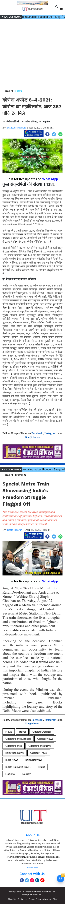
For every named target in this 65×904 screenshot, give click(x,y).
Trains (41, 766)
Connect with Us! (33, 874)
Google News (32, 437)
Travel (18, 474)
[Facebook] (22, 880)
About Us (33, 835)
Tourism (26, 773)
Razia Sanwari (14, 529)
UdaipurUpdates (42, 731)
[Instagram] (32, 880)
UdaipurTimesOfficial (18, 738)
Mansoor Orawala (16, 127)
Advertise (46, 899)
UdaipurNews (45, 738)
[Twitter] (27, 880)
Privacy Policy (35, 899)
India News (11, 759)
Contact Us (22, 899)
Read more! (32, 867)
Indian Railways (33, 759)
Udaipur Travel (38, 752)
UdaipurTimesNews (40, 745)
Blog (55, 899)
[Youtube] (42, 880)
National (10, 773)
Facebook (37, 433)
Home (6, 90)
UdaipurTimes (13, 745)
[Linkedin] (37, 880)
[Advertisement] (32, 54)
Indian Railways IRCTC (18, 766)
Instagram (50, 433)
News (18, 90)
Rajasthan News (14, 752)
